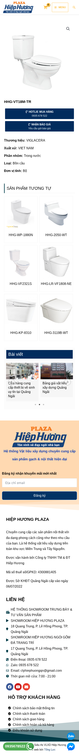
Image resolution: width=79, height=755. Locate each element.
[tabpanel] (22, 382)
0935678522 (15, 746)
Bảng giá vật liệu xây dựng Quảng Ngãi (55, 387)
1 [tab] (35, 404)
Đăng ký (40, 495)
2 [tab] (40, 404)
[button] (11, 382)
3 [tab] (44, 404)
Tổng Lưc (50, 749)
